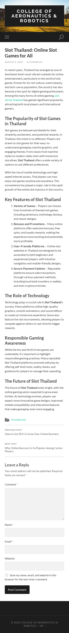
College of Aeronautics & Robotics (35, 15)
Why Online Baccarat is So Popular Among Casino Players (33, 448)
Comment (11, 484)
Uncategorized (18, 419)
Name (9, 524)
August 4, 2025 (14, 62)
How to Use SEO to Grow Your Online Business (32, 432)
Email (9, 541)
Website (10, 558)
